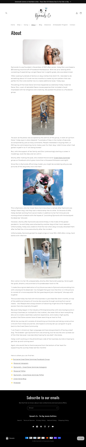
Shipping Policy (63, 420)
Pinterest (17, 383)
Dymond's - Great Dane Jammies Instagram (30, 367)
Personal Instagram (21, 363)
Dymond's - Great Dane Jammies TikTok (29, 375)
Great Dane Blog (19, 379)
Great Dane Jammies (62, 158)
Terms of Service (29, 420)
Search (19, 420)
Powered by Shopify (48, 441)
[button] (6, 13)
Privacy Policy (41, 420)
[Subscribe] (57, 408)
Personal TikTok (19, 371)
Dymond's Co (39, 441)
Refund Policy (52, 420)
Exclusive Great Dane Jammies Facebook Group (31, 359)
